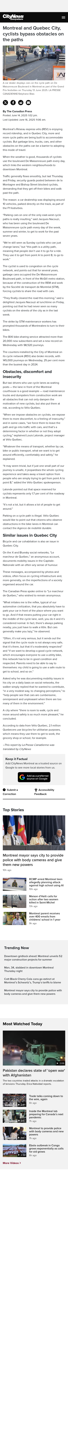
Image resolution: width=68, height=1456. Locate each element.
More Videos (11, 1163)
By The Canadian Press (17, 111)
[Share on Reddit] (20, 102)
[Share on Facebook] (13, 102)
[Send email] (28, 102)
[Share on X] (5, 102)
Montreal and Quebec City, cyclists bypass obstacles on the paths (33, 34)
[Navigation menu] (64, 17)
